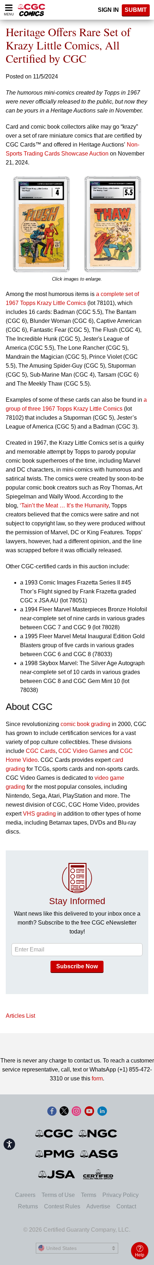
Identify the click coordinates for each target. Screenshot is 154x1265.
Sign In (108, 10)
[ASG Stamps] (99, 1154)
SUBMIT (136, 10)
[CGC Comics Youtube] (89, 1111)
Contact (126, 1206)
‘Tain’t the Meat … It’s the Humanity (64, 505)
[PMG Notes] (55, 1154)
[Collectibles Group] (98, 1174)
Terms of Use (58, 1195)
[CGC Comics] (54, 1133)
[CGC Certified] (31, 10)
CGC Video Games (82, 751)
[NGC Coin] (98, 1133)
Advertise (98, 1206)
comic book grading (85, 724)
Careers (25, 1195)
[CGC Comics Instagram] (76, 1111)
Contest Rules (62, 1206)
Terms (88, 1195)
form (97, 1078)
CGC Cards (41, 751)
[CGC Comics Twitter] (64, 1111)
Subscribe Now (77, 966)
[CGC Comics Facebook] (52, 1111)
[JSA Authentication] (56, 1174)
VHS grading (39, 814)
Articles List (20, 1016)
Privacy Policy (120, 1195)
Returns (28, 1206)
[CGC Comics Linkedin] (102, 1111)
